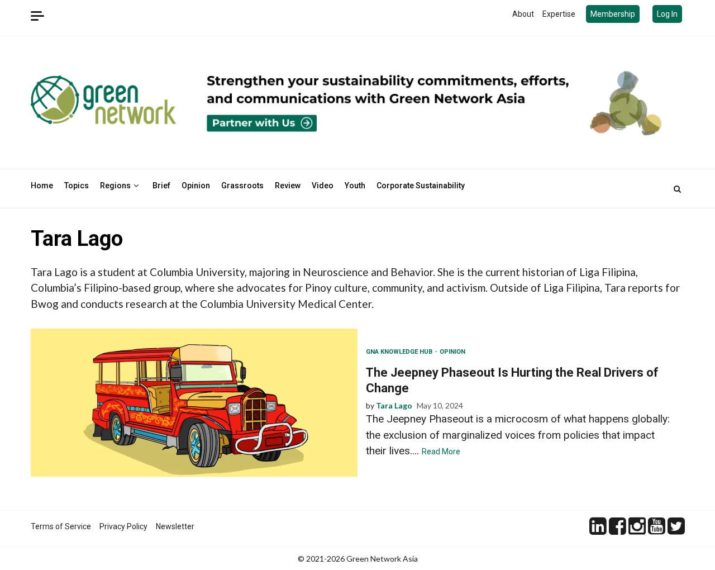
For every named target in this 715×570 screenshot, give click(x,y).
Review (288, 185)
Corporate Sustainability (420, 185)
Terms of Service (61, 526)
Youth (355, 185)
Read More (441, 451)
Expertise (558, 14)
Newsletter (175, 526)
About (523, 14)
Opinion (196, 185)
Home (42, 185)
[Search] (677, 189)
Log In (667, 14)
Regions (115, 185)
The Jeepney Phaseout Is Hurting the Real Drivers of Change (194, 403)
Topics (76, 185)
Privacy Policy (123, 526)
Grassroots (242, 185)
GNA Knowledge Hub (400, 352)
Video (322, 185)
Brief (161, 185)
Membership (612, 14)
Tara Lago (394, 405)
